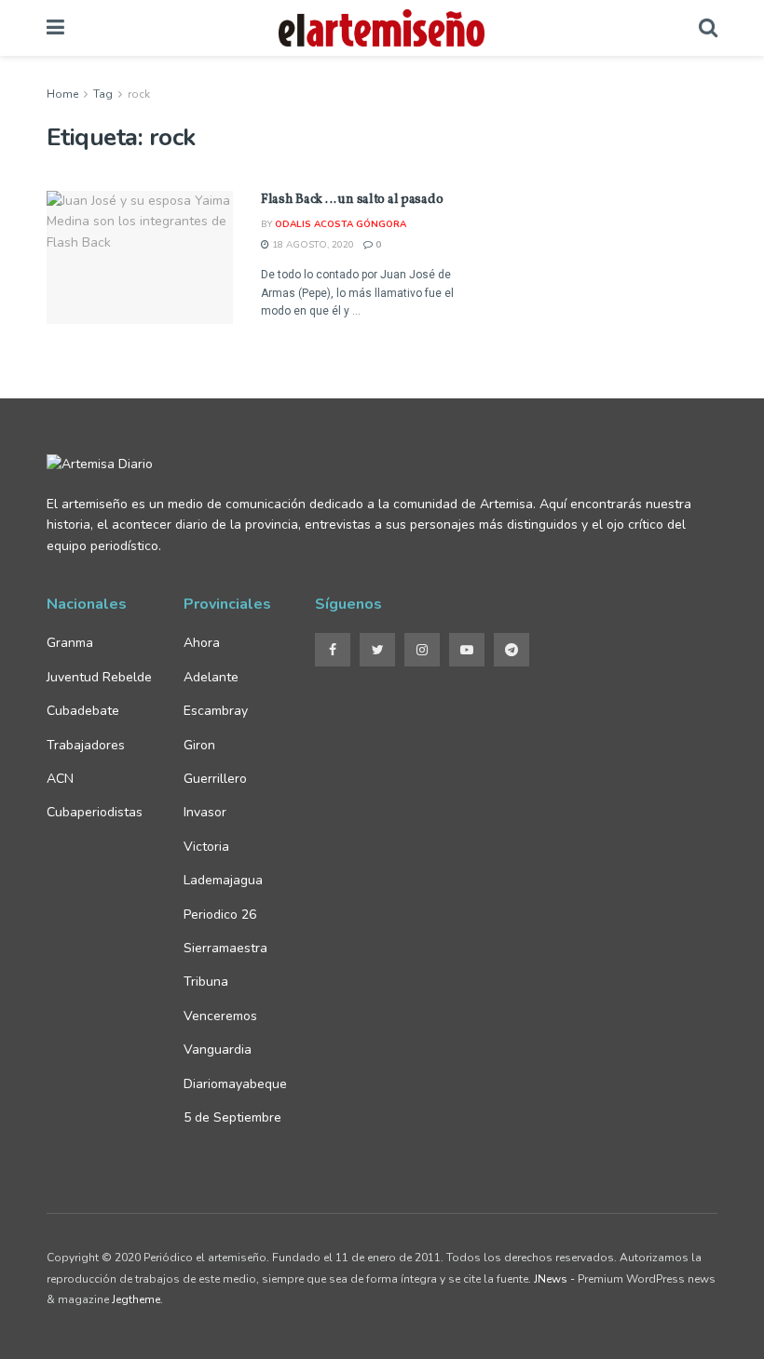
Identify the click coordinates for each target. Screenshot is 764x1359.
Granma (70, 643)
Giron (199, 745)
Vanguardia (218, 1049)
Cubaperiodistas (95, 812)
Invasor (205, 812)
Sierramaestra (225, 948)
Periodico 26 (220, 914)
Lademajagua (223, 880)
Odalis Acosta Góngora (340, 224)
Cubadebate (83, 711)
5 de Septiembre (232, 1117)
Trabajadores (86, 745)
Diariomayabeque (235, 1084)
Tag (103, 94)
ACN (60, 778)
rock (139, 94)
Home (62, 94)
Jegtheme (136, 1299)
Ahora (202, 643)
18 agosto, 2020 (311, 244)
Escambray (216, 711)
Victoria (206, 846)
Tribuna (206, 981)
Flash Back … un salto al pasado (352, 200)
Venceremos (220, 1016)
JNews (550, 1279)
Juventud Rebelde (101, 677)
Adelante (211, 677)
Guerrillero (215, 778)
